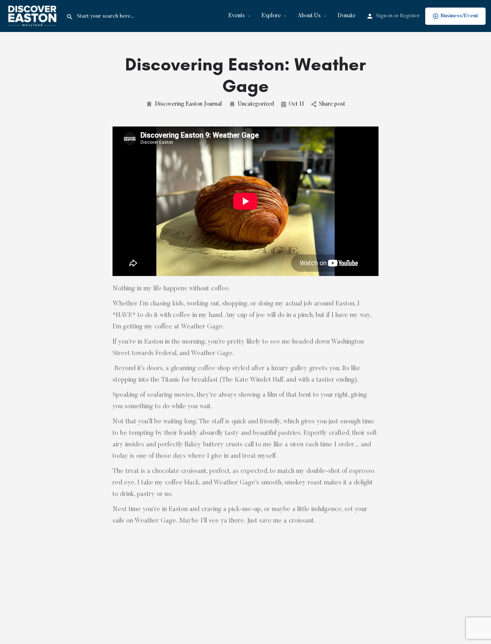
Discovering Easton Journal (188, 104)
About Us (309, 16)
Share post (332, 104)
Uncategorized (256, 104)
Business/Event (459, 16)
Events (237, 16)
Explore (271, 16)
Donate (346, 16)
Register (410, 16)
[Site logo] (33, 15)
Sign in (384, 16)
